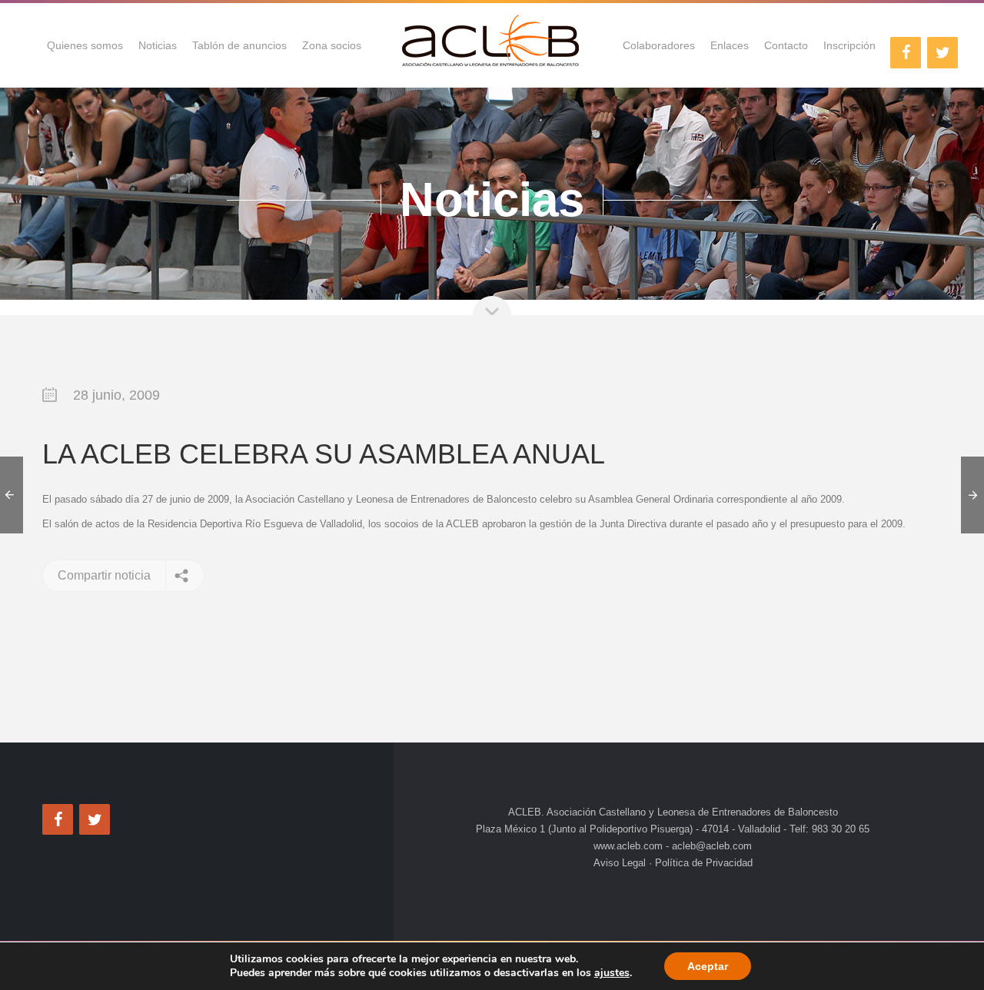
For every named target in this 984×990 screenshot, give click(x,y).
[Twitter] (942, 52)
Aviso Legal (621, 863)
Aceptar (707, 966)
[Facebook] (905, 52)
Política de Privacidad (702, 863)
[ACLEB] (492, 45)
